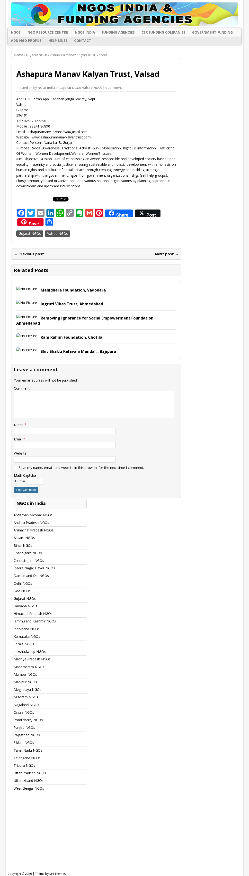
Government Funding (212, 32)
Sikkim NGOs (24, 742)
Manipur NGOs (25, 682)
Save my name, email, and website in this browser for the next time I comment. (81, 467)
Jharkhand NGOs (27, 629)
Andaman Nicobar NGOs (33, 515)
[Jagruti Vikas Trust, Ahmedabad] (26, 302)
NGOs (16, 32)
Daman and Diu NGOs (31, 575)
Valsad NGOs (92, 87)
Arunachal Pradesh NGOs (33, 530)
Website (20, 453)
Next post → (166, 253)
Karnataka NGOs (27, 636)
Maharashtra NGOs (29, 667)
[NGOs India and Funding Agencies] (124, 14)
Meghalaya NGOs (27, 689)
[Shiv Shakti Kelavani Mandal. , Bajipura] (26, 350)
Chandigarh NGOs (28, 553)
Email (18, 439)
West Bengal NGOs (29, 788)
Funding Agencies (118, 32)
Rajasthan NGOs (27, 735)
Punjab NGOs (24, 727)
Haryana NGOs (25, 606)
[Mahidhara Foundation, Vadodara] (26, 288)
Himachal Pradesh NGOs (33, 613)
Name (19, 424)
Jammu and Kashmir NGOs (35, 621)
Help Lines (57, 40)
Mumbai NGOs (25, 674)
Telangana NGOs (27, 758)
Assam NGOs (24, 537)
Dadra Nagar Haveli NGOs (34, 568)
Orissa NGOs (24, 712)
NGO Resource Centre (47, 32)
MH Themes (57, 874)
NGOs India (85, 32)
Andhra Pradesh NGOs (31, 522)
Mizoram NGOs (26, 697)
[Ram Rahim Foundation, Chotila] (26, 336)
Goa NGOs (22, 591)
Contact (82, 40)
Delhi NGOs (23, 583)
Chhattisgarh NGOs (29, 560)
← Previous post (29, 253)
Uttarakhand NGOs (29, 780)
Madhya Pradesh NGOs (32, 659)
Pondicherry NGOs (28, 720)
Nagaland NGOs (26, 705)
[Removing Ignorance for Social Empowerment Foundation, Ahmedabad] (26, 316)
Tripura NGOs (24, 765)
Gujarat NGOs (70, 87)
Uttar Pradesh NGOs (30, 773)
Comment (22, 388)
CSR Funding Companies (163, 32)
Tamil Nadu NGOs (28, 750)
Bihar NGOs (23, 545)
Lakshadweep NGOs (30, 651)
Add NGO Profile (26, 40)
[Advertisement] (127, 836)
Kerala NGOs (24, 644)
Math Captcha (25, 475)
